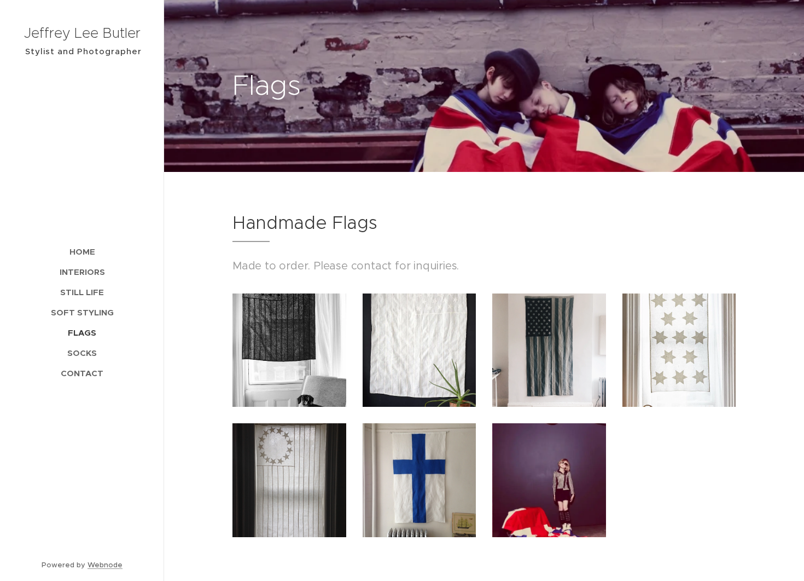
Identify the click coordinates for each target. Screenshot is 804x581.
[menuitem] (82, 251)
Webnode (105, 565)
